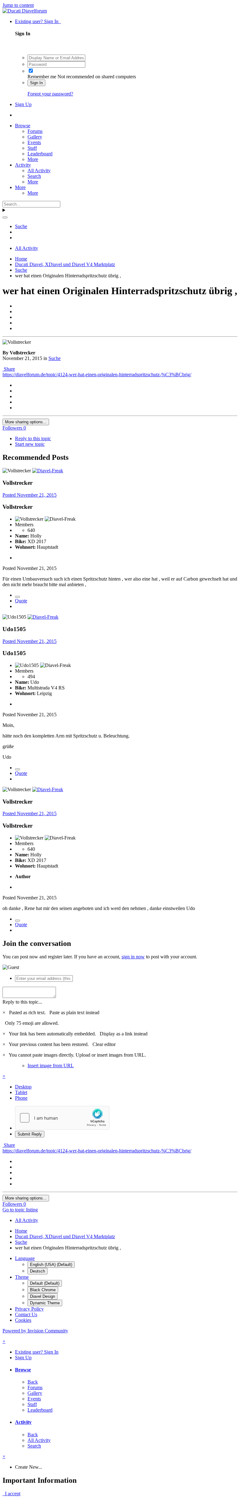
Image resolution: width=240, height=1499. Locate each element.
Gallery (35, 136)
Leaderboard (40, 153)
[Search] (5, 217)
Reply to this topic (33, 438)
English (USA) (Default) (51, 1264)
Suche (54, 358)
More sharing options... (26, 422)
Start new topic (30, 444)
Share (8, 369)
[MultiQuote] (17, 597)
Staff (32, 148)
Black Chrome (43, 1289)
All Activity (39, 170)
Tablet (21, 1092)
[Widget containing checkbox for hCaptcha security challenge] (62, 1118)
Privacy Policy (29, 1309)
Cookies (23, 1320)
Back (33, 1382)
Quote (21, 600)
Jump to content (18, 5)
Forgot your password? (50, 93)
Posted (29, 495)
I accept (11, 1493)
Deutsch (37, 1271)
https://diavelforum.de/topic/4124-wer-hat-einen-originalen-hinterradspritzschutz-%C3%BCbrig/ (96, 374)
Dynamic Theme (45, 1303)
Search (34, 176)
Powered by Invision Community (35, 1330)
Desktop (23, 1086)
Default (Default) (44, 1283)
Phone (21, 1098)
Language (25, 1258)
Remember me (42, 76)
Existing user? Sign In (38, 21)
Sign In (36, 82)
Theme (22, 1277)
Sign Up (23, 104)
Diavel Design (42, 1296)
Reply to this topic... (22, 1002)
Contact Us (26, 1314)
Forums (35, 131)
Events (34, 142)
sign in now (133, 956)
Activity (23, 165)
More (33, 159)
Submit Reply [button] (30, 1134)
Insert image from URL (51, 1065)
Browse (22, 125)
